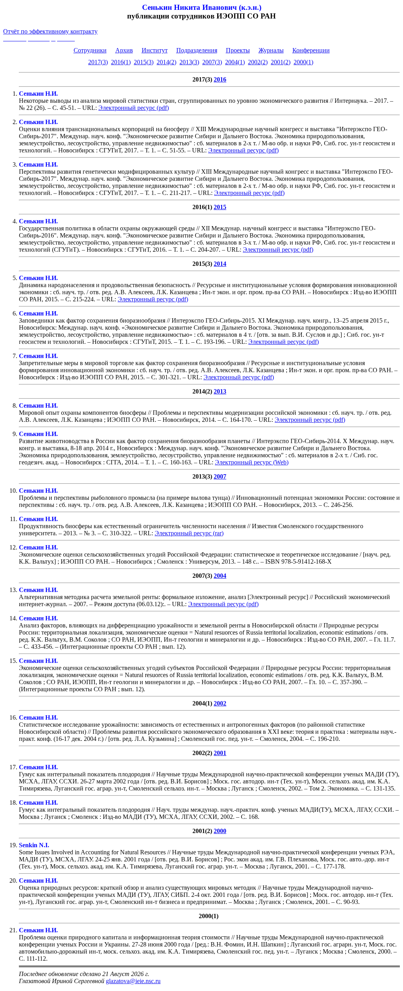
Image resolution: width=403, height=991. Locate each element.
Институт (155, 50)
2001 (220, 753)
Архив (124, 50)
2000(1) (303, 62)
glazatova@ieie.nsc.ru (133, 981)
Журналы (271, 50)
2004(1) (235, 62)
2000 (220, 831)
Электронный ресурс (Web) (251, 462)
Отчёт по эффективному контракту (50, 31)
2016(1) (121, 62)
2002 (220, 703)
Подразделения (196, 50)
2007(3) (212, 62)
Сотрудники (90, 50)
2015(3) (143, 62)
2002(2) (258, 62)
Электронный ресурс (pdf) (133, 107)
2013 (220, 391)
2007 (220, 476)
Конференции (311, 50)
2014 (220, 263)
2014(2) (166, 62)
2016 (220, 79)
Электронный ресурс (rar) (189, 533)
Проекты (238, 50)
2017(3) (98, 62)
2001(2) (280, 62)
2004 (220, 575)
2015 (220, 207)
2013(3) (189, 62)
